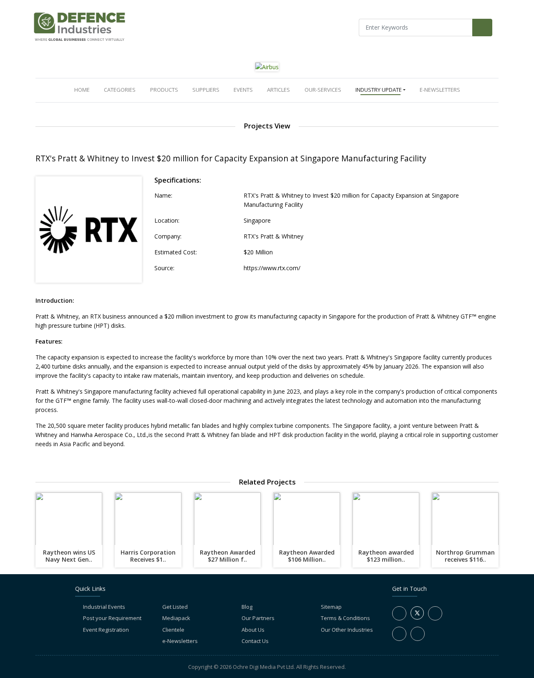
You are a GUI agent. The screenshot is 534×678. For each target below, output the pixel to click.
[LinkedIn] (435, 613)
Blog (247, 606)
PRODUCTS (164, 89)
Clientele (173, 629)
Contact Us (255, 641)
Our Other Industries (347, 629)
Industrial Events (104, 606)
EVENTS (243, 89)
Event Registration (106, 629)
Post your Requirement (112, 618)
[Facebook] (399, 613)
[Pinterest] (418, 634)
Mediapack (176, 618)
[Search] (482, 27)
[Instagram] (399, 634)
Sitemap (331, 606)
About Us (253, 629)
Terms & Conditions (345, 618)
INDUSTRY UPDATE (378, 89)
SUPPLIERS (205, 89)
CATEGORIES (120, 89)
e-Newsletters (440, 89)
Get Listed (175, 606)
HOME (83, 89)
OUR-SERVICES (323, 89)
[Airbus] (267, 66)
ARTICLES (278, 89)
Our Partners (258, 618)
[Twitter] (417, 617)
